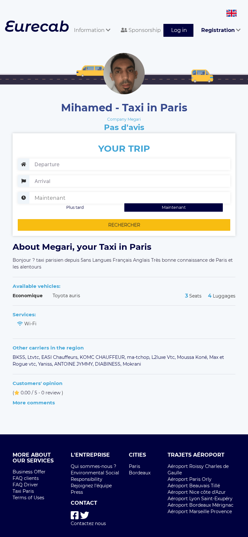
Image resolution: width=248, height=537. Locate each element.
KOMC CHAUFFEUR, (103, 357)
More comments (34, 403)
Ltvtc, (34, 357)
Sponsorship (144, 30)
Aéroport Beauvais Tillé (194, 486)
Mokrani (132, 364)
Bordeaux (139, 473)
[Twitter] (84, 515)
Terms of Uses (28, 498)
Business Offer (29, 472)
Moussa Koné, (193, 357)
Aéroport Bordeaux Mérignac (200, 505)
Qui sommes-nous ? (93, 466)
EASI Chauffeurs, (60, 357)
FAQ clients (26, 478)
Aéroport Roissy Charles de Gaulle (198, 469)
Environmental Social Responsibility (95, 476)
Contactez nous (88, 523)
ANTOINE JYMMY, (74, 364)
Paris (134, 466)
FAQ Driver (25, 485)
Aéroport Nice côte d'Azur (197, 492)
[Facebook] (75, 515)
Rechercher (124, 225)
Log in (179, 30)
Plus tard (75, 207)
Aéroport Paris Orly (190, 479)
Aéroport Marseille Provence (200, 511)
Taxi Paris (23, 491)
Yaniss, (46, 364)
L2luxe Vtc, (164, 357)
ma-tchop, (139, 357)
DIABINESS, (109, 364)
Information (90, 30)
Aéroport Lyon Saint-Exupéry (200, 499)
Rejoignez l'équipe (91, 486)
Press (77, 492)
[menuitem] (89, 23)
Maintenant (174, 207)
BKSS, (20, 357)
